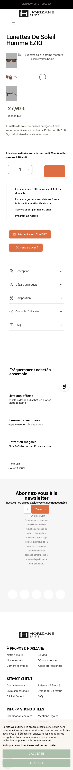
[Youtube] (48, 594)
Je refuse (36, 763)
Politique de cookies (14, 745)
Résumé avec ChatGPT (32, 234)
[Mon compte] (43, 22)
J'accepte (36, 753)
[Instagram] (24, 594)
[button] (30, 23)
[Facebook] (12, 594)
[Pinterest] (36, 594)
